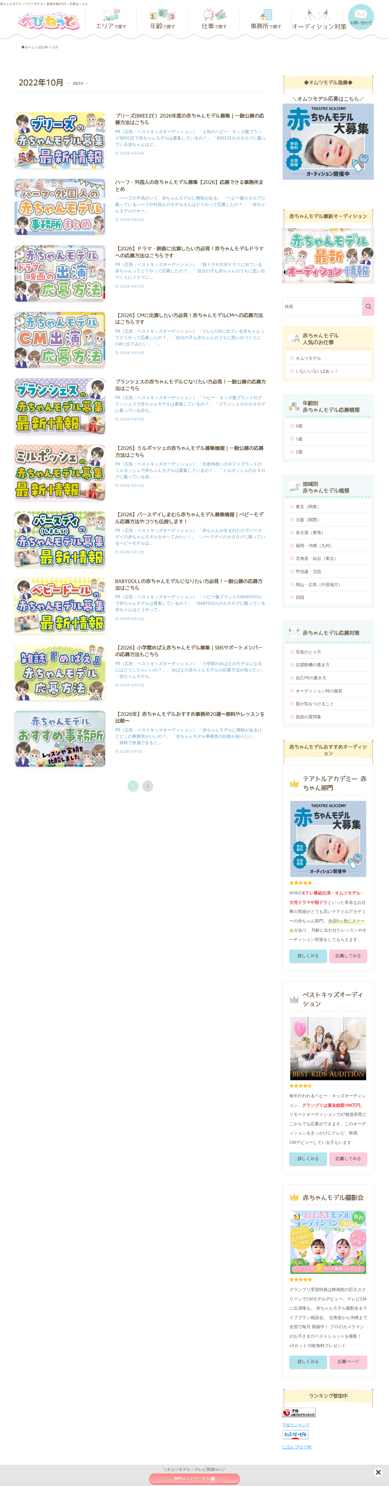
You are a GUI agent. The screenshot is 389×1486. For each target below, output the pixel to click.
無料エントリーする (192, 1478)
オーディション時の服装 (319, 691)
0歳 (299, 426)
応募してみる (348, 956)
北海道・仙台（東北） (317, 558)
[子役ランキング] (298, 1415)
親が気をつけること (315, 703)
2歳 (299, 452)
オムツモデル (308, 358)
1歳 (299, 439)
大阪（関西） (308, 519)
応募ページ (348, 1362)
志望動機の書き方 (313, 664)
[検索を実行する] (368, 306)
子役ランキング (296, 1425)
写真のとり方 (308, 652)
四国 (300, 597)
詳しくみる (308, 956)
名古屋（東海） (310, 532)
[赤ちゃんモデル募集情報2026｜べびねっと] (48, 18)
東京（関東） (308, 506)
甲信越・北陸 (308, 571)
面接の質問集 (308, 717)
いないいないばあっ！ (317, 371)
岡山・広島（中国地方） (319, 584)
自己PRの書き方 (311, 678)
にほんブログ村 (297, 1447)
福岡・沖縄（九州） (315, 545)
